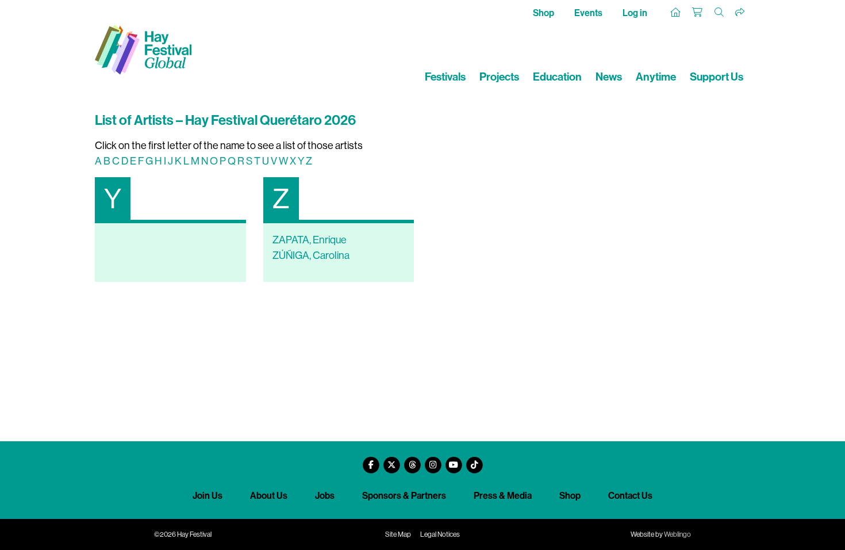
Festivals (445, 76)
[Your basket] (697, 13)
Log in (635, 12)
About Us (268, 495)
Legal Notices (440, 534)
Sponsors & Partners (404, 495)
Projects (499, 76)
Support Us (716, 76)
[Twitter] (391, 460)
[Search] (719, 13)
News (609, 76)
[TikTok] (474, 460)
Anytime (656, 76)
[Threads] (412, 460)
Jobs (325, 495)
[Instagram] (432, 460)
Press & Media (503, 495)
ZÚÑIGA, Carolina (310, 255)
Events (588, 12)
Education (557, 76)
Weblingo (677, 534)
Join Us (207, 495)
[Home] (676, 13)
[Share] (740, 13)
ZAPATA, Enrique (309, 240)
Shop (543, 12)
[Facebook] (370, 460)
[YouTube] (453, 460)
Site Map (398, 534)
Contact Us (630, 495)
